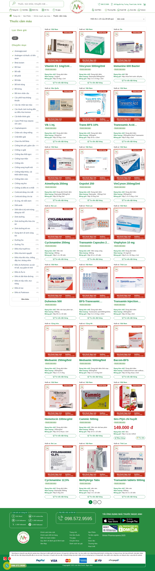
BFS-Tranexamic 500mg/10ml (89, 301)
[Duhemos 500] (60, 282)
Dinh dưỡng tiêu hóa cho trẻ (25, 222)
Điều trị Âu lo (20, 272)
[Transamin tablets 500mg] (129, 461)
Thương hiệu (92, 543)
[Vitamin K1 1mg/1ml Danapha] (60, 47)
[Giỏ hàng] (144, 4)
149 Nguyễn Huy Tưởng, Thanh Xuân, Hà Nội (127, 4)
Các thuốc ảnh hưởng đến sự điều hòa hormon (25, 110)
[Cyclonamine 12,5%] (60, 461)
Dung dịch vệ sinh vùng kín (24, 234)
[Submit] (13, 4)
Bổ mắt (17, 71)
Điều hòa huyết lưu (22, 249)
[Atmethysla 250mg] (60, 164)
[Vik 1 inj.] (60, 106)
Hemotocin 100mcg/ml (58, 419)
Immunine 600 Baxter (127, 66)
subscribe (37, 516)
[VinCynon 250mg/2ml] (129, 164)
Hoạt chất (91, 546)
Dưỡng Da (19, 240)
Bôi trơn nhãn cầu (22, 93)
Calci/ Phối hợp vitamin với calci (24, 122)
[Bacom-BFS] (129, 341)
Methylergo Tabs (89, 480)
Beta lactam (19, 63)
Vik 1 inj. (50, 124)
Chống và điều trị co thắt (24, 188)
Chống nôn (19, 163)
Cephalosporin (21, 128)
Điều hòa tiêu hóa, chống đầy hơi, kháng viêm (25, 259)
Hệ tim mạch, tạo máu (42, 16)
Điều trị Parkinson (22, 292)
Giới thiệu (25, 10)
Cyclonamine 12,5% (57, 480)
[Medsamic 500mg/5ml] (95, 341)
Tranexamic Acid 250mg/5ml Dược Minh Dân (128, 125)
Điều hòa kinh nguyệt (23, 253)
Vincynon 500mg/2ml (92, 66)
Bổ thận (18, 80)
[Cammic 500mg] (95, 400)
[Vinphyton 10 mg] (129, 223)
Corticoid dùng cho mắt (24, 192)
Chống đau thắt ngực (23, 154)
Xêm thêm (25, 299)
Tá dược (143, 10)
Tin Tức (46, 10)
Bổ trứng (18, 89)
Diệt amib (18, 205)
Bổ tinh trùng (20, 84)
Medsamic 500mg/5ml (92, 360)
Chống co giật (20, 150)
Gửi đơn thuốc (75, 535)
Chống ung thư (21, 183)
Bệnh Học (35, 10)
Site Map (43, 543)
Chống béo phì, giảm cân (25, 146)
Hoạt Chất (123, 10)
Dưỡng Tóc (19, 244)
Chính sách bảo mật (47, 532)
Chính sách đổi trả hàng (49, 535)
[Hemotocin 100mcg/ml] (60, 400)
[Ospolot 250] (95, 164)
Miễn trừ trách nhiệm (47, 538)
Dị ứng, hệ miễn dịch (23, 201)
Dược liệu (133, 10)
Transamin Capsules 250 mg (94, 242)
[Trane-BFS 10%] (95, 106)
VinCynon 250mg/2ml (127, 183)
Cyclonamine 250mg (57, 242)
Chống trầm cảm (21, 179)
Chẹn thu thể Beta (22, 141)
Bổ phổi (18, 76)
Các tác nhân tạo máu (23, 105)
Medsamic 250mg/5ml (58, 360)
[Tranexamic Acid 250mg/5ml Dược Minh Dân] (129, 106)
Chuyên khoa (74, 541)
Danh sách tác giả (76, 543)
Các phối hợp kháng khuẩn (23, 99)
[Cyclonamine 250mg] (60, 223)
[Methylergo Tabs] (95, 461)
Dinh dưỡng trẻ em (22, 228)
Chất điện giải (20, 137)
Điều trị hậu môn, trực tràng (23, 282)
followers (21, 520)
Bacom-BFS (121, 360)
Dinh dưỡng (20, 217)
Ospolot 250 (86, 183)
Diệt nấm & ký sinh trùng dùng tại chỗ (24, 211)
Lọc (15, 38)
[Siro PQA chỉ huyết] (129, 400)
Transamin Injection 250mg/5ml (126, 301)
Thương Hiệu (111, 10)
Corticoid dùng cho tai (23, 196)
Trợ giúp (57, 10)
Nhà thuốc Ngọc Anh (85, 565)
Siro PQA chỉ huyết (125, 419)
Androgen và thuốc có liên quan (25, 56)
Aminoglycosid (21, 51)
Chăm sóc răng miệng (23, 133)
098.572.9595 (104, 4)
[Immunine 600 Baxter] (129, 47)
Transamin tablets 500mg (129, 480)
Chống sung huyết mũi (24, 167)
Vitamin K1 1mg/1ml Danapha (57, 66)
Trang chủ (15, 10)
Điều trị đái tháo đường (24, 276)
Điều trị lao (19, 288)
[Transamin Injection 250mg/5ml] (129, 282)
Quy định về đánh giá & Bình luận (52, 541)
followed (37, 520)
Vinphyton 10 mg (124, 242)
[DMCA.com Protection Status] (128, 529)
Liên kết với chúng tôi (20, 512)
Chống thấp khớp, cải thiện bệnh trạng (23, 173)
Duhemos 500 (53, 301)
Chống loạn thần (21, 159)
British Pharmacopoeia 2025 (113, 535)
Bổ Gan (18, 67)
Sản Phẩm (98, 10)
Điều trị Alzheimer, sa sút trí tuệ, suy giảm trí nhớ (24, 266)
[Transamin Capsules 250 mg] (95, 223)
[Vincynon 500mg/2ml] (95, 47)
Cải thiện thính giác (22, 116)
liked (19, 516)
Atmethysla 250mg (56, 183)
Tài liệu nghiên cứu (93, 536)
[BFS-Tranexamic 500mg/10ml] (95, 282)
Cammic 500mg (88, 419)
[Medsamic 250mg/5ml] (60, 341)
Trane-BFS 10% (88, 124)
